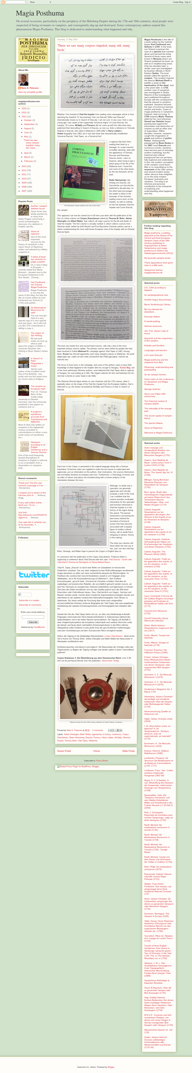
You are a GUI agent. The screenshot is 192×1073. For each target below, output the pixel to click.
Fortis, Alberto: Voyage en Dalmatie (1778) (156, 643)
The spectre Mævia (153, 423)
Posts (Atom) (102, 761)
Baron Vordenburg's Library (157, 304)
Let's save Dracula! (153, 355)
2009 (24, 182)
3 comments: (98, 730)
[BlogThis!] (112, 730)
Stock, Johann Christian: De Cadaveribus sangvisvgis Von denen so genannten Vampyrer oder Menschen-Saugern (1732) (159, 904)
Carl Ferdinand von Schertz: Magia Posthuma (39, 285)
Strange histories (152, 389)
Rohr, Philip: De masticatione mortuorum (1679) (158, 868)
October (28, 120)
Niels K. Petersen (30, 88)
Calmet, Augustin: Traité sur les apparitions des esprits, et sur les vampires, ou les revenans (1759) (158, 563)
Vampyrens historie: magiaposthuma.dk (153, 271)
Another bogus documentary (157, 299)
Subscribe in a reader (29, 600)
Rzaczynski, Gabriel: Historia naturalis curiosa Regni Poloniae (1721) (157, 876)
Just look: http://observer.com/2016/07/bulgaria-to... (32, 515)
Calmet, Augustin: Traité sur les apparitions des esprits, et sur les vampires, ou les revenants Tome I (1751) (158, 575)
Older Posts (128, 751)
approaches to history (101, 734)
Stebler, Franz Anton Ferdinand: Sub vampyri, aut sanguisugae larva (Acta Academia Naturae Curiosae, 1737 (158, 889)
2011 (24, 174)
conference (116, 734)
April (26, 153)
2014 (24, 116)
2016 (24, 108)
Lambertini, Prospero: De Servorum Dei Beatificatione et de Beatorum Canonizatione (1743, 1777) (158, 762)
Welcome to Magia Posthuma (158, 432)
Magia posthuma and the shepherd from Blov (156, 361)
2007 (24, 191)
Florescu (97, 737)
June (26, 132)
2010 (24, 178)
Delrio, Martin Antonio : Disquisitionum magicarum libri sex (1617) (158, 628)
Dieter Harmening (76, 737)
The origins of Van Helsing (37, 334)
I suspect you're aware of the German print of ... (32, 493)
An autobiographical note (156, 295)
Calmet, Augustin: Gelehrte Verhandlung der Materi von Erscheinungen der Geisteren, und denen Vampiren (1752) (158, 543)
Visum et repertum (35, 232)
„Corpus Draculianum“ (113, 636)
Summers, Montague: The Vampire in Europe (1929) (156, 914)
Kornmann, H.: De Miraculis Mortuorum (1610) (157, 744)
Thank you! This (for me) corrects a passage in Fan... (31, 484)
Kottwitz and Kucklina (154, 345)
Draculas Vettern (152, 316)
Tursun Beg (125, 368)
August (27, 128)
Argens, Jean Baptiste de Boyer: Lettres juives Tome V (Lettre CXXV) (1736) (157, 462)
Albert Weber (85, 734)
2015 (24, 112)
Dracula (89, 737)
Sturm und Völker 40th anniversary (155, 395)
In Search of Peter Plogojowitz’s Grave (37, 362)
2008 (24, 187)
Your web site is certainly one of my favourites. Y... (32, 523)
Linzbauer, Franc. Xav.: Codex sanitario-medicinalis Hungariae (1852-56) (158, 773)
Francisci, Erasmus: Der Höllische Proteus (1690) (156, 651)
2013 (24, 166)
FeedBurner (39, 627)
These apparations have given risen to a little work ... (158, 263)
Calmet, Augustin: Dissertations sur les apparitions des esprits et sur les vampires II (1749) (158, 531)
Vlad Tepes (83, 741)
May (26, 136)
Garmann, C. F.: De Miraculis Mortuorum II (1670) (158, 683)
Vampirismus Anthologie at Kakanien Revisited (156, 981)
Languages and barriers (155, 350)
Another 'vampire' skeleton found (39, 207)
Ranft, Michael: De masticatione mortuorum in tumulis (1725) (157, 827)
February (28, 161)
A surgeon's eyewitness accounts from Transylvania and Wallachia (39, 416)
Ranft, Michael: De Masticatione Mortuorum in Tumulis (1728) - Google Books (157, 848)
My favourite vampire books (157, 258)
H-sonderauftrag (152, 321)
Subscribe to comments (30, 605)
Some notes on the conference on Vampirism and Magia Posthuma (159, 381)
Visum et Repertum (153, 428)
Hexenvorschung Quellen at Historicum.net (157, 712)
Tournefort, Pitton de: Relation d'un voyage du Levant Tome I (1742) (158, 938)
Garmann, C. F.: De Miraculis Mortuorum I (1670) (158, 675)
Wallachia (93, 741)
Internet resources (153, 326)
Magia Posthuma (40, 12)
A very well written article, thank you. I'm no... (30, 503)
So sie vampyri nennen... (156, 374)
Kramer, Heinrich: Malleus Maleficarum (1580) (156, 752)
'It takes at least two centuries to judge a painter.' (38, 259)
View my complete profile (30, 92)
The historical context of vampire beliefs (155, 402)
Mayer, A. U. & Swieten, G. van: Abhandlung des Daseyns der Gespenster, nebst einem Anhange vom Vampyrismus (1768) (158, 785)
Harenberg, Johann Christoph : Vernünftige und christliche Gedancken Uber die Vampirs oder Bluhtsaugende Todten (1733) (159, 701)
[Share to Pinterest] (120, 730)
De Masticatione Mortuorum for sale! (38, 310)
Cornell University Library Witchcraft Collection (156, 619)
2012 (24, 170)
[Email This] (109, 730)
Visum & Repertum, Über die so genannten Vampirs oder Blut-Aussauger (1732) (157, 990)
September (29, 124)
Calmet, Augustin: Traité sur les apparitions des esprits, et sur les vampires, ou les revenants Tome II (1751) (158, 587)
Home (96, 751)
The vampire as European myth (38, 387)
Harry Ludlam (108, 737)
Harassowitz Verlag (110, 661)
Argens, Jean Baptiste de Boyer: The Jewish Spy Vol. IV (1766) (158, 472)
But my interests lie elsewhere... (153, 310)
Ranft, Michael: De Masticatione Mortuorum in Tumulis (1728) (157, 837)
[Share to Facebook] (118, 730)
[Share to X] (115, 730)
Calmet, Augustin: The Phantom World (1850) (155, 552)
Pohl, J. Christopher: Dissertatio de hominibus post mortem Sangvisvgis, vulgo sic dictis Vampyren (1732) (158, 816)
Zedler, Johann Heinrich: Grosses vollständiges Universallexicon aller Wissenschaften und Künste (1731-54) (157, 1042)
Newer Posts (64, 751)
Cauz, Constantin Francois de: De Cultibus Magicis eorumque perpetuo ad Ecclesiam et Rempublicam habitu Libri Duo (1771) (158, 601)
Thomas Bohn (71, 741)
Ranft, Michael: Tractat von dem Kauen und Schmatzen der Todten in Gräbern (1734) (158, 859)
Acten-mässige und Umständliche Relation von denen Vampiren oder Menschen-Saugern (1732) (157, 451)
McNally (118, 737)
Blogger (111, 1067)
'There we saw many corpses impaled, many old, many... (32, 144)
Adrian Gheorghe (71, 734)
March (27, 157)
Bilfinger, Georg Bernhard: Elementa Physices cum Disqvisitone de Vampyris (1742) (156, 483)
